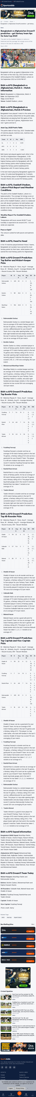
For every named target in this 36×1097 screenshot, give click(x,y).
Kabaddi (3, 1079)
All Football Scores (19, 1)
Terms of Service (24, 1077)
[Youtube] (14, 1067)
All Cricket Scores (7, 1)
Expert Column (17, 917)
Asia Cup (9, 917)
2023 (3, 917)
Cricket (6, 21)
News (11, 21)
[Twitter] (6, 1067)
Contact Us (22, 1075)
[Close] (27, 1088)
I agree (11, 1088)
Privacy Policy (23, 1079)
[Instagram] (10, 1067)
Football (3, 1077)
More (33, 924)
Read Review (30, 929)
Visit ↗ (30, 931)
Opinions (14, 1031)
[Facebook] (2, 1067)
